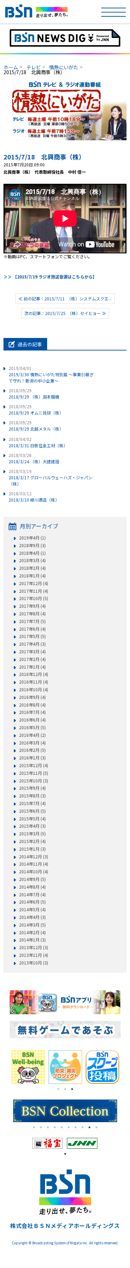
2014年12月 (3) (33, 856)
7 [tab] (75, 1127)
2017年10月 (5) (33, 598)
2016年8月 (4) (32, 705)
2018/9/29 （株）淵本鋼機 (34, 393)
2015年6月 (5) (32, 811)
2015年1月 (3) (32, 849)
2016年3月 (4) (32, 743)
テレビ (33, 67)
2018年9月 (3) (32, 545)
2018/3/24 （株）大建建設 (34, 458)
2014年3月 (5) (32, 925)
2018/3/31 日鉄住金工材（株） (38, 442)
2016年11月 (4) (33, 682)
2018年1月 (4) (32, 575)
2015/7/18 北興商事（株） (44, 156)
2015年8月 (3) (32, 795)
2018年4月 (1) (32, 553)
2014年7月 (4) (32, 894)
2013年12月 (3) (33, 947)
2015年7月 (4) (32, 803)
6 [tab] (68, 1127)
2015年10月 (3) (33, 780)
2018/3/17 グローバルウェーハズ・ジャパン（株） (51, 477)
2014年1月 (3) (32, 940)
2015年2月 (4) (32, 841)
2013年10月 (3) (33, 963)
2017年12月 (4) (33, 583)
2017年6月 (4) (32, 629)
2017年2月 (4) (32, 659)
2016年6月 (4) (32, 720)
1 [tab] (58, 1089)
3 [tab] (72, 1089)
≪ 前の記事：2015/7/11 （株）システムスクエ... (65, 298)
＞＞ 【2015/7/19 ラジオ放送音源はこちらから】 (50, 276)
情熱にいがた (63, 67)
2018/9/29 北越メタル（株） (36, 425)
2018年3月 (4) (32, 560)
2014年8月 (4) (32, 887)
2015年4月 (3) (32, 826)
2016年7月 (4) (32, 712)
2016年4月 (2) (32, 735)
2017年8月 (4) (32, 613)
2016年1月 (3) (32, 758)
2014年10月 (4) (33, 871)
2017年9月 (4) (32, 606)
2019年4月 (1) (32, 538)
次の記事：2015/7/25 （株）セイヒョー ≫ (65, 313)
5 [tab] (61, 1127)
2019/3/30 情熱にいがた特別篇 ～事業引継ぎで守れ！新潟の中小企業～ (51, 374)
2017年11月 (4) (33, 591)
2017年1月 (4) (32, 667)
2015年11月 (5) (33, 773)
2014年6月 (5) (32, 902)
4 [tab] (54, 1127)
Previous (4, 1066)
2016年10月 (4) (33, 689)
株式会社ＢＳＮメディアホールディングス (65, 1225)
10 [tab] (96, 1127)
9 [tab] (89, 1127)
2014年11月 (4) (33, 864)
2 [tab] (65, 1089)
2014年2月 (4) (32, 932)
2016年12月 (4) (33, 674)
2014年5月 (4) (32, 909)
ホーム (10, 67)
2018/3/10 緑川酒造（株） (34, 496)
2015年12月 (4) (33, 765)
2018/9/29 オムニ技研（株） (36, 409)
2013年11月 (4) (33, 955)
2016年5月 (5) (32, 727)
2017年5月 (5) (32, 636)
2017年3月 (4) (32, 651)
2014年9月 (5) (32, 879)
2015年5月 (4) (32, 818)
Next (125, 1066)
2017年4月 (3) (32, 644)
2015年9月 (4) (32, 788)
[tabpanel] (28, 1067)
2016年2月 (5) (32, 750)
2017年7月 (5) (32, 621)
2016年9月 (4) (32, 697)
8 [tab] (82, 1127)
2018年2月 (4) (32, 568)
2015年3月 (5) (32, 833)
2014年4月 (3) (32, 917)
